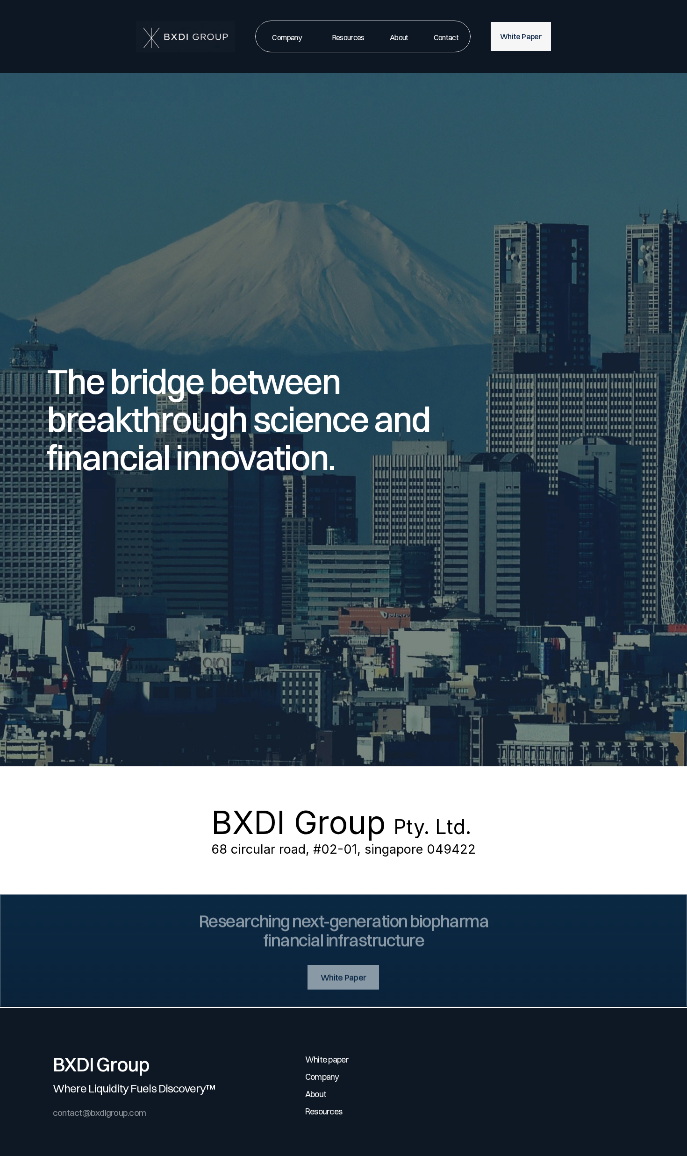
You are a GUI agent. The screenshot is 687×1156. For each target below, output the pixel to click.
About (315, 1094)
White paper (327, 1059)
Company (322, 1076)
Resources (324, 1111)
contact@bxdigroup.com (99, 1112)
